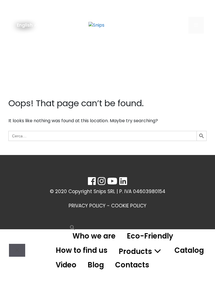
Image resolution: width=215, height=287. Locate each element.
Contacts (132, 265)
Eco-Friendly (150, 236)
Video (66, 265)
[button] (58, 236)
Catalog (189, 250)
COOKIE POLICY (128, 205)
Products (135, 251)
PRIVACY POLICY (87, 205)
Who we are (94, 236)
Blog (96, 265)
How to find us (82, 250)
